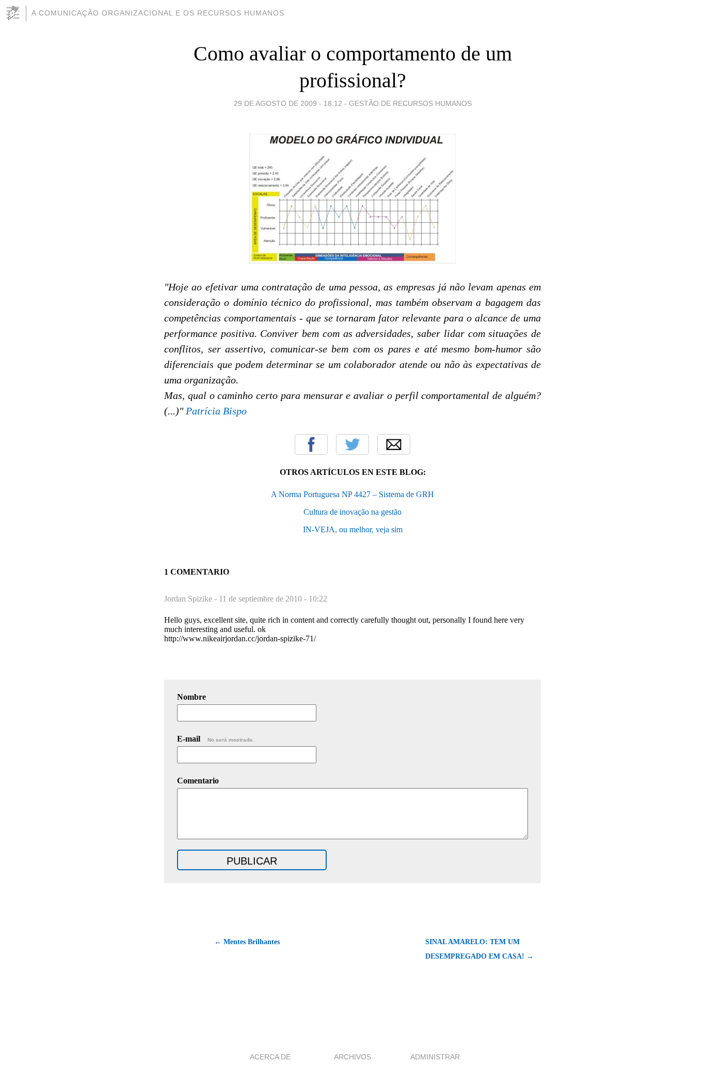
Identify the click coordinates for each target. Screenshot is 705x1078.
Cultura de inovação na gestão (352, 511)
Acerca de (270, 1057)
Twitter (352, 444)
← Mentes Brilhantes (247, 942)
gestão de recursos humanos (410, 103)
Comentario (198, 780)
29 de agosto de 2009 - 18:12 (288, 103)
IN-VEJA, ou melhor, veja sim (353, 529)
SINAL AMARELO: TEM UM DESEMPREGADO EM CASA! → (479, 949)
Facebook (311, 444)
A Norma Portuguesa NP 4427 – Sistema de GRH (352, 494)
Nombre (191, 696)
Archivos (352, 1057)
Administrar (435, 1057)
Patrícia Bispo (216, 411)
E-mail (215, 738)
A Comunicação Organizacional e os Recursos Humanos (157, 13)
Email (393, 444)
